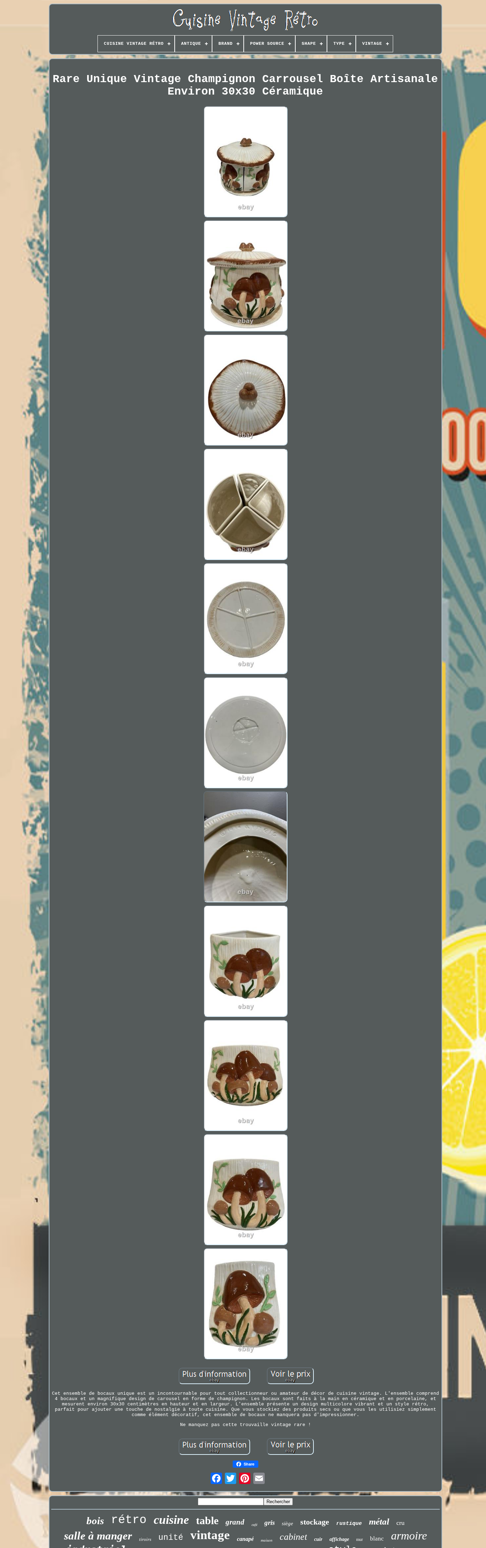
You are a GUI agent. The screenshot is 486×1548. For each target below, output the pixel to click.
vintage (210, 1535)
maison (267, 1540)
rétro (129, 1520)
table (207, 1520)
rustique (349, 1524)
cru (400, 1522)
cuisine (171, 1519)
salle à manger (98, 1536)
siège (287, 1523)
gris (269, 1522)
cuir (318, 1539)
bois (95, 1520)
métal (379, 1521)
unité (170, 1537)
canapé (245, 1539)
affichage (339, 1539)
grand (235, 1522)
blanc (377, 1538)
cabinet (293, 1537)
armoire (409, 1535)
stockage (314, 1521)
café (254, 1525)
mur (359, 1539)
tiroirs (145, 1539)
